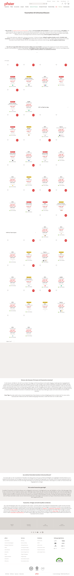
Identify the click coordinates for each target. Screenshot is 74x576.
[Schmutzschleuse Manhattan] (29, 84)
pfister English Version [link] (41, 552)
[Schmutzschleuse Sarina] (29, 285)
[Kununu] (43, 532)
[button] (59, 560)
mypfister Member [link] (8, 556)
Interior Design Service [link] (25, 552)
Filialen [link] (58, 1)
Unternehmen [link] (7, 540)
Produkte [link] (10, 12)
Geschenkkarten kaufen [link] (25, 558)
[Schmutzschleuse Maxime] (45, 260)
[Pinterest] (35, 532)
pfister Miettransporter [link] (25, 549)
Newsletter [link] (7, 558)
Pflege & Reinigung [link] (24, 554)
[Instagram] (33, 532)
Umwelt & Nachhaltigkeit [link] (9, 542)
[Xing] (41, 532)
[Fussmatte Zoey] (12, 160)
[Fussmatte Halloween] (29, 310)
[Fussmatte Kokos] (45, 85)
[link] (7, 7)
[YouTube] (37, 532)
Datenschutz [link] (21, 573)
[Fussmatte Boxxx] (29, 135)
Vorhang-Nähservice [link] (24, 545)
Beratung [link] (22, 540)
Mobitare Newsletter (41, 549)
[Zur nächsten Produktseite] (14, 341)
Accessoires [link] (15, 12)
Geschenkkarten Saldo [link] (25, 561)
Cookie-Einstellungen (56, 573)
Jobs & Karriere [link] (63, 1)
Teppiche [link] (20, 12)
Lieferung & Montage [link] (25, 547)
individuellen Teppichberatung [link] (17, 512)
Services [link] (53, 1)
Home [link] (6, 12)
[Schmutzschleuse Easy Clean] (61, 135)
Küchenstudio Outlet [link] (41, 547)
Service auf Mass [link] (24, 542)
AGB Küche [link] (12, 573)
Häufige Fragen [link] (23, 556)
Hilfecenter (49, 1)
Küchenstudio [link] (39, 540)
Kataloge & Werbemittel (9, 545)
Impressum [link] (16, 573)
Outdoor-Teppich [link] (14, 509)
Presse (6, 554)
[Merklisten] (7, 64)
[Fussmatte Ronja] (12, 85)
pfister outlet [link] (39, 545)
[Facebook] (31, 532)
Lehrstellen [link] (6, 552)
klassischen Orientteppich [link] (54, 508)
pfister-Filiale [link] (55, 511)
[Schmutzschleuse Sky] (61, 310)
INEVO (38, 542)
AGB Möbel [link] (7, 573)
